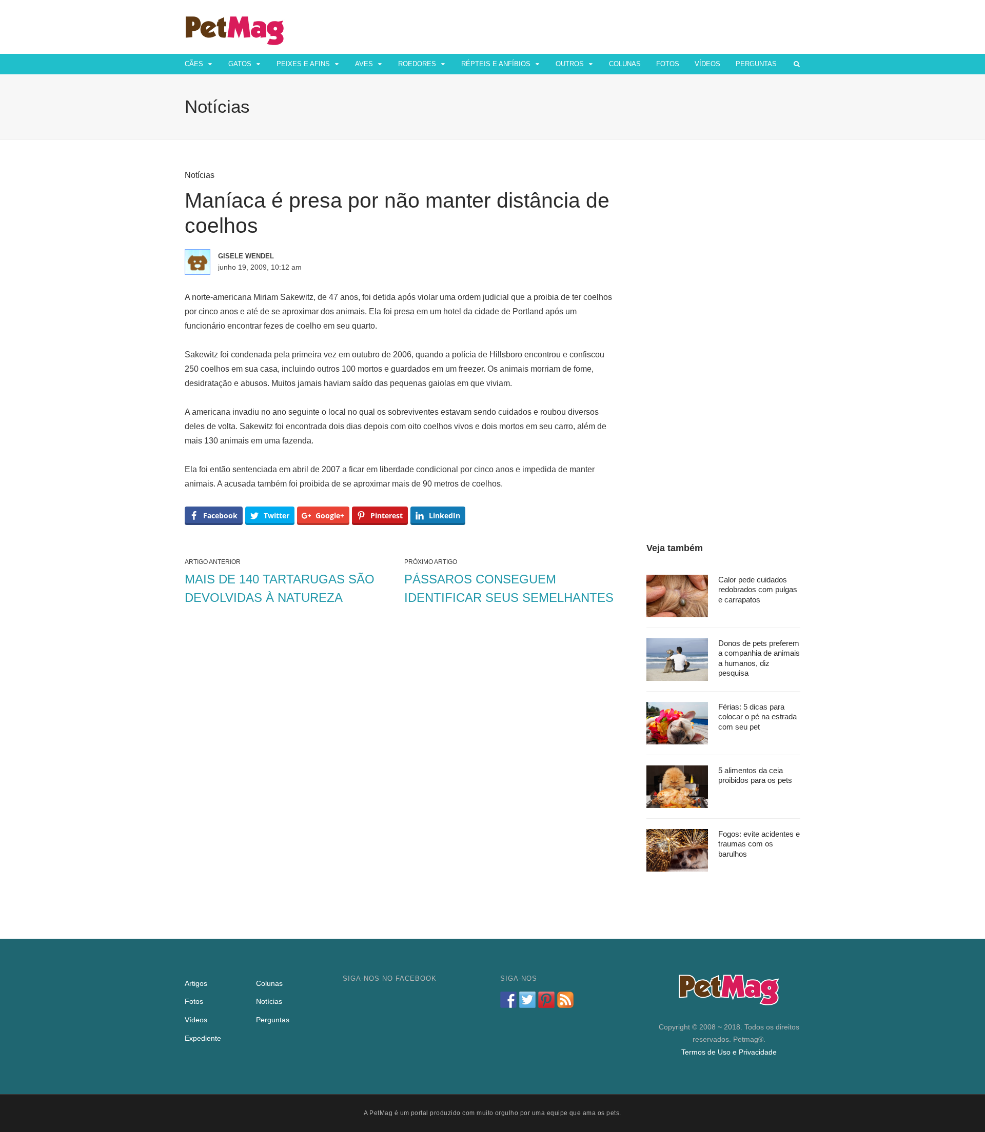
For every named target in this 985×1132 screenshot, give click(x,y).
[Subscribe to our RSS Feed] (565, 1000)
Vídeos (707, 64)
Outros (570, 64)
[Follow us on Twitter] (527, 1000)
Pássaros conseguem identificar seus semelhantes (509, 588)
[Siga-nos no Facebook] (508, 1000)
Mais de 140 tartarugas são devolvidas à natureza (280, 588)
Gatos (239, 64)
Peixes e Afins (303, 64)
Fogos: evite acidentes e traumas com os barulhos (759, 844)
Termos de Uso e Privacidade (729, 1052)
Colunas (625, 64)
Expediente (203, 1038)
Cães (194, 64)
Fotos (667, 64)
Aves (364, 64)
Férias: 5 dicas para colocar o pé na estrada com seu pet (757, 716)
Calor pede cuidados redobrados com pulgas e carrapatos (757, 589)
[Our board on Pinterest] (546, 1000)
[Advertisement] (723, 324)
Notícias (199, 175)
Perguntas (756, 64)
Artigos (196, 983)
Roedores (417, 64)
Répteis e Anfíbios (495, 64)
